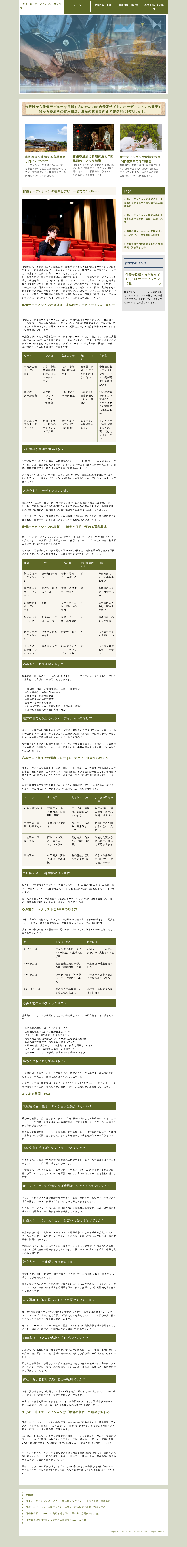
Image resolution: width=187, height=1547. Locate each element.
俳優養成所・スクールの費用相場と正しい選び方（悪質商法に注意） (143, 233)
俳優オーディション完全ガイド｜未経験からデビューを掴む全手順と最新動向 (143, 202)
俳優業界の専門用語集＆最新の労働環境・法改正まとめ (143, 245)
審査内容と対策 (103, 5)
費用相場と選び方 (128, 5)
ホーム (77, 5)
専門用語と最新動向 (154, 6)
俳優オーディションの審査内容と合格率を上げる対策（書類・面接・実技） (143, 218)
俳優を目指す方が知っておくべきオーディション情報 (143, 278)
